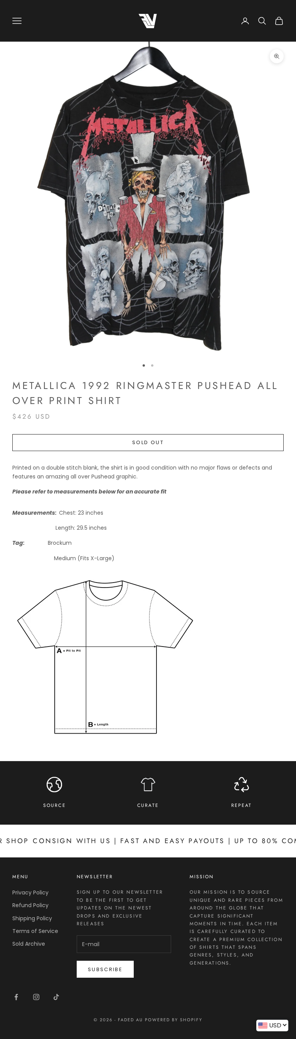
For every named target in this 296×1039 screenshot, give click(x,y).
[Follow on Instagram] (36, 997)
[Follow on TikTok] (56, 997)
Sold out (148, 442)
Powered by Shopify (173, 1020)
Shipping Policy (32, 918)
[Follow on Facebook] (16, 997)
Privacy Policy (30, 892)
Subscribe (105, 969)
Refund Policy (30, 905)
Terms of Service (35, 931)
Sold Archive (28, 944)
